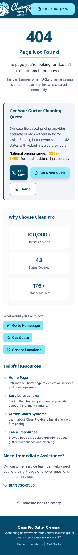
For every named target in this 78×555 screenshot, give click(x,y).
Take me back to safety (41, 503)
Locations (35, 544)
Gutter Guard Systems (27, 414)
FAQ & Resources (23, 432)
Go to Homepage (26, 325)
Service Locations (26, 350)
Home (25, 189)
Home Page (18, 377)
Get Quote (20, 337)
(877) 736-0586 (22, 485)
